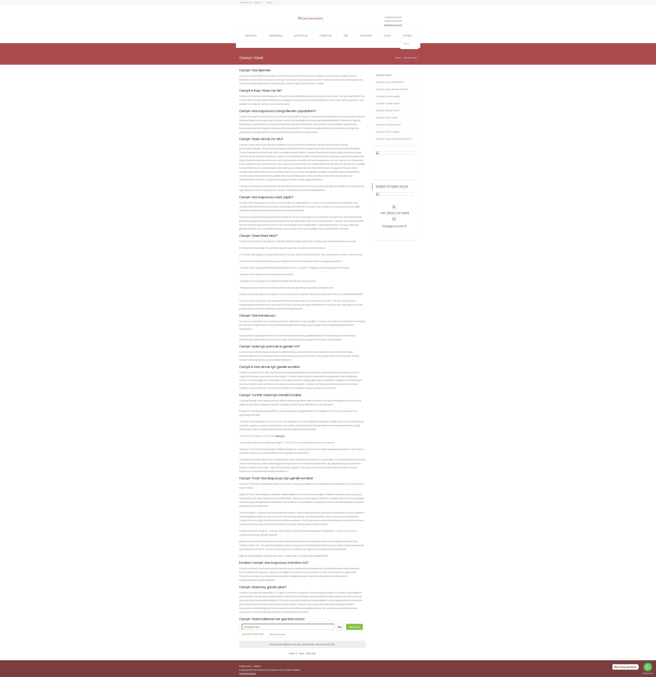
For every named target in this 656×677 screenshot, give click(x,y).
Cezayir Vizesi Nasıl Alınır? (390, 82)
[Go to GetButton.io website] (647, 673)
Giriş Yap (311, 653)
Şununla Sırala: (253, 634)
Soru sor (354, 626)
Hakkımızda (246, 2)
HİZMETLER (325, 35)
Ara (340, 626)
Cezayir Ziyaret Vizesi (388, 110)
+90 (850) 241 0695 (394, 213)
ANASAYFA (251, 35)
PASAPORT (366, 35)
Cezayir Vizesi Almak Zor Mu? (392, 89)
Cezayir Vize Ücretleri (388, 131)
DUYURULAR (301, 35)
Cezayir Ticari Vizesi (387, 117)
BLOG (388, 35)
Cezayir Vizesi (383, 75)
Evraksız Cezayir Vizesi (388, 124)
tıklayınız (280, 436)
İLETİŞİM (407, 35)
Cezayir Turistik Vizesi (387, 103)
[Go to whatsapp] (648, 667)
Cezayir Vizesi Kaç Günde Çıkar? (394, 138)
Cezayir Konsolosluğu (388, 96)
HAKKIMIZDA (275, 35)
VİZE (346, 35)
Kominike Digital (247, 673)
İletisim (257, 2)
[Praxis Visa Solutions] (310, 18)
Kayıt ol (293, 653)
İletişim (257, 666)
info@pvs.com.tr (393, 25)
